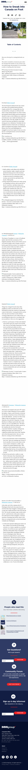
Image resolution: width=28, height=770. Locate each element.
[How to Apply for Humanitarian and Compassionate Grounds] (3, 632)
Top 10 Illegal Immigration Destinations (16, 625)
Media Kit (4, 751)
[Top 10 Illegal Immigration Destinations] (3, 627)
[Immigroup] (6, 2)
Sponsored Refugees (11, 620)
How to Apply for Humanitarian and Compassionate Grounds (15, 631)
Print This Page (19, 15)
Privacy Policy (5, 764)
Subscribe (20, 659)
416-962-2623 (16, 740)
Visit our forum (14, 684)
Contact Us (4, 749)
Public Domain (10, 102)
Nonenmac (11, 405)
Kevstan (15, 233)
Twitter (7, 757)
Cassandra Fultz (14, 20)
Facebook (3, 757)
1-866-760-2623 (7, 740)
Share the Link (16, 15)
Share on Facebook (8, 15)
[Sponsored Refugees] (3, 622)
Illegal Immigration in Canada (13, 615)
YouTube (11, 757)
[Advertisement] (14, 580)
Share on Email (12, 15)
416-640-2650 (6, 741)
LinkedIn (15, 757)
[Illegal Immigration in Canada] (3, 617)
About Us (4, 748)
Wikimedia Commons (20, 405)
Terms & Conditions (15, 764)
